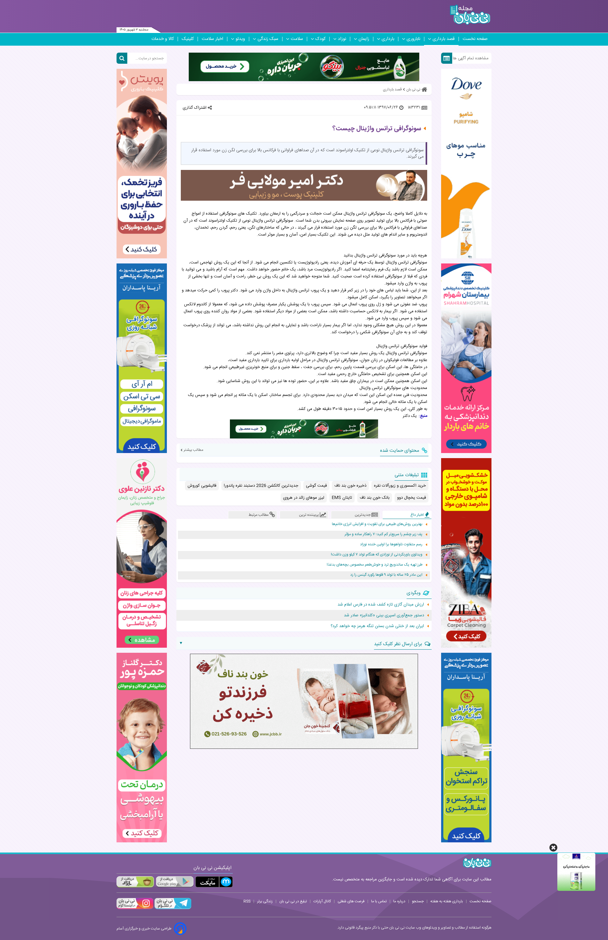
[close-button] (553, 847)
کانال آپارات (322, 901)
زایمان (363, 39)
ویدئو (240, 39)
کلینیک (188, 39)
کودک (320, 39)
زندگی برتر (265, 901)
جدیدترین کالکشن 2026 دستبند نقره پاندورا (261, 485)
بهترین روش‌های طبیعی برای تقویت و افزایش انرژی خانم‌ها (377, 524)
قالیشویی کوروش (201, 485)
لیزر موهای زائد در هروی (303, 497)
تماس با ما (379, 901)
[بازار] (135, 881)
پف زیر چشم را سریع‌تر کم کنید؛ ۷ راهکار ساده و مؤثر (383, 534)
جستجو (418, 901)
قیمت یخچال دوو (411, 497)
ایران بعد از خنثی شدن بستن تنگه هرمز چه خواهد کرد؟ (377, 626)
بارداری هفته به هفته (446, 901)
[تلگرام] (172, 908)
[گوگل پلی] (174, 881)
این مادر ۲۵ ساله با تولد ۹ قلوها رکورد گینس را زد (386, 575)
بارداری (388, 39)
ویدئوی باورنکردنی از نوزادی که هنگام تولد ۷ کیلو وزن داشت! (376, 555)
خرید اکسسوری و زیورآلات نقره (400, 485)
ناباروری (413, 39)
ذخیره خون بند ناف (350, 485)
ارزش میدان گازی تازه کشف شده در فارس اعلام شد (381, 604)
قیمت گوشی (316, 485)
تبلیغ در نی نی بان (293, 901)
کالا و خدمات (162, 39)
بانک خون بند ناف (375, 497)
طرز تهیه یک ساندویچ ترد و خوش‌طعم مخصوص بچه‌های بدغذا (374, 565)
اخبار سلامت (212, 39)
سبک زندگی (267, 39)
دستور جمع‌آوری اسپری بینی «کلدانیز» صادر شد (384, 615)
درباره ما (399, 901)
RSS (247, 901)
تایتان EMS (342, 497)
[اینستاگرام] (135, 908)
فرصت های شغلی (351, 901)
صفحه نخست (475, 39)
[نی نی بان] (470, 15)
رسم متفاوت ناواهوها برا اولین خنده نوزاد (391, 544)
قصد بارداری (444, 39)
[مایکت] (214, 881)
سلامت (297, 39)
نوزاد (342, 39)
